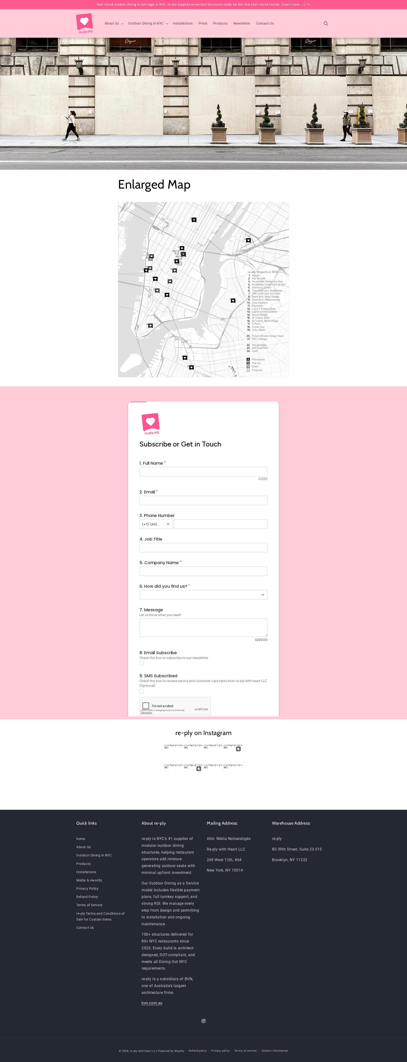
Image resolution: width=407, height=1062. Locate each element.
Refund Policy (87, 897)
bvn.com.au (152, 1003)
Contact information (274, 1050)
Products (83, 864)
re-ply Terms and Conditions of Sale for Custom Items (100, 916)
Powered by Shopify (171, 1051)
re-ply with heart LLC (144, 1051)
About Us (83, 847)
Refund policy (198, 1050)
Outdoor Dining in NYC (94, 855)
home (80, 839)
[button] (114, 23)
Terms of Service (89, 905)
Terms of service (245, 1050)
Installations (86, 872)
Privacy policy (220, 1050)
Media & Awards (89, 880)
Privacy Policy (87, 888)
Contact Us (85, 928)
